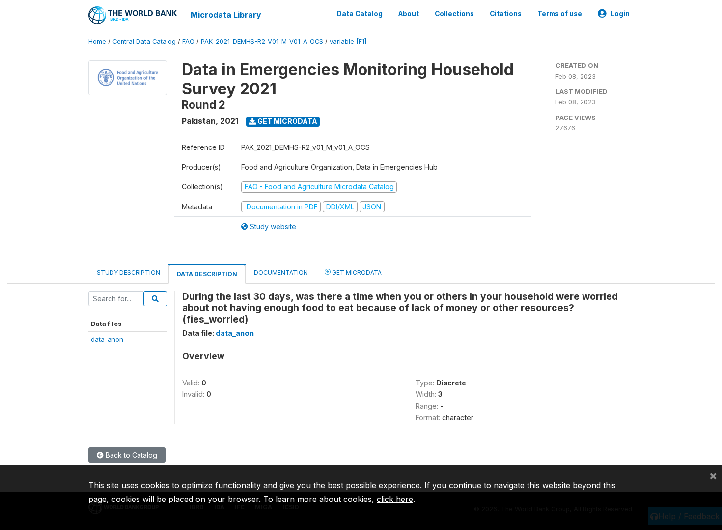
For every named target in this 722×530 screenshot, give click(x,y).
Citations (506, 14)
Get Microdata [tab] (356, 272)
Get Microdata (286, 121)
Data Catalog (360, 14)
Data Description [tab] (207, 274)
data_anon (107, 339)
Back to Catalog (130, 455)
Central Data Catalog (144, 41)
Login (620, 14)
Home (97, 41)
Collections (454, 14)
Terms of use (559, 14)
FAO (188, 41)
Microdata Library (226, 15)
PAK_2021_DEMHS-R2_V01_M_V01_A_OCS (262, 41)
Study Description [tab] (128, 272)
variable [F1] (348, 41)
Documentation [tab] (281, 272)
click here (395, 499)
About (408, 14)
